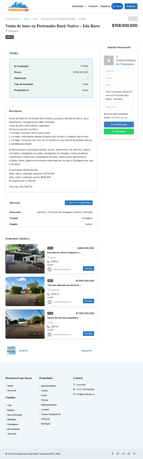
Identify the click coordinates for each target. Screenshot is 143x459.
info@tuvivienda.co (85, 394)
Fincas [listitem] (44, 400)
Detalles (88, 268)
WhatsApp (120, 131)
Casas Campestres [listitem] (50, 414)
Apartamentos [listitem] (48, 385)
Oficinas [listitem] (45, 419)
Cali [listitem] (9, 405)
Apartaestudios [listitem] (49, 404)
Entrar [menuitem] (119, 6)
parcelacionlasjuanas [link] (62, 269)
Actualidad (77, 6)
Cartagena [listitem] (12, 424)
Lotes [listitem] (44, 395)
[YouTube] (124, 453)
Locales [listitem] (45, 409)
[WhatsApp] (129, 453)
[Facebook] (113, 453)
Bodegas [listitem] (45, 423)
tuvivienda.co (14, 19)
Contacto (93, 6)
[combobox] (119, 107)
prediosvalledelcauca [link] (62, 302)
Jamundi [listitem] (11, 433)
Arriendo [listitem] (11, 390)
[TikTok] (134, 453)
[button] (131, 19)
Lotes (35, 19)
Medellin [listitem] (11, 419)
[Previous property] (11, 350)
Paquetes (105, 6)
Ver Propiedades (125, 64)
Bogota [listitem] (11, 410)
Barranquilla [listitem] (13, 429)
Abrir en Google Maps (80, 202)
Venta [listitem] (10, 385)
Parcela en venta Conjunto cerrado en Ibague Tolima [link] (76, 252)
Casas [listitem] (44, 390)
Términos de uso (119, 117)
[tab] (119, 47)
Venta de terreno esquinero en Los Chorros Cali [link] (73, 317)
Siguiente (87, 350)
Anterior (23, 350)
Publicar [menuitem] (131, 6)
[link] (25, 258)
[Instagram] (118, 453)
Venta (26, 19)
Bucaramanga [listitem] (14, 414)
